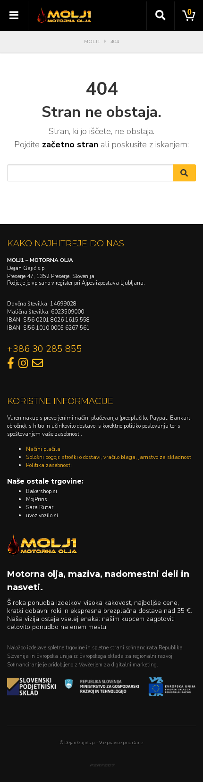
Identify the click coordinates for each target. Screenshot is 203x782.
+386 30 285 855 (44, 348)
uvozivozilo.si (42, 515)
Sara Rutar (39, 507)
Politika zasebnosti (49, 465)
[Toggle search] (160, 15)
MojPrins (36, 499)
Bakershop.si (41, 491)
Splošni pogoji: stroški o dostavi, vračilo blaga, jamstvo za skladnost (108, 457)
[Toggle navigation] (14, 15)
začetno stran (70, 144)
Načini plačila (43, 449)
